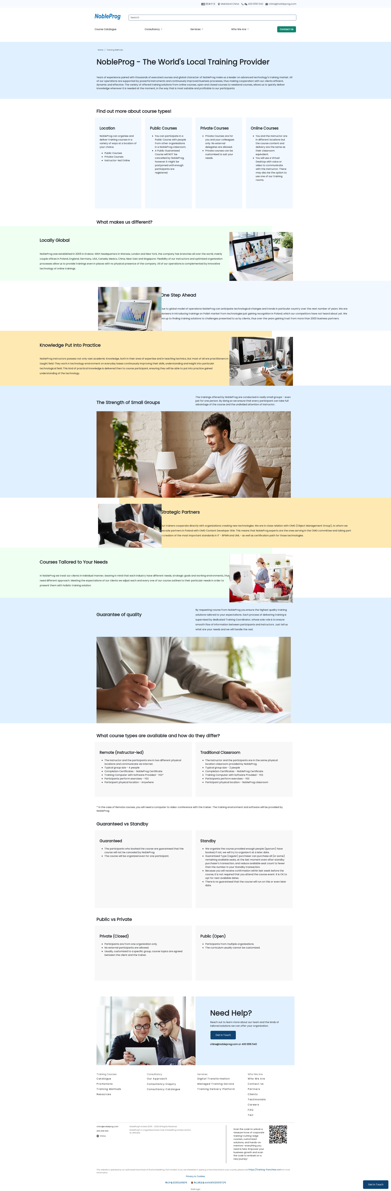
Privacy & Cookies (195, 1176)
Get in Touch (375, 1184)
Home (100, 50)
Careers (253, 1104)
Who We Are (239, 29)
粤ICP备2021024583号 (176, 1182)
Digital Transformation (213, 1078)
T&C (251, 1115)
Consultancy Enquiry (161, 1084)
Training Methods (115, 50)
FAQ (251, 1110)
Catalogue (104, 1078)
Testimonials (257, 1099)
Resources (104, 1094)
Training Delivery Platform (216, 1089)
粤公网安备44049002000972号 (210, 1182)
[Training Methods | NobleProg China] (110, 16)
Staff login (195, 1189)
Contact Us (286, 29)
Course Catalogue (105, 29)
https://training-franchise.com (265, 1169)
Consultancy (152, 29)
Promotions (105, 1084)
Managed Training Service (215, 1084)
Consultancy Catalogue (163, 1089)
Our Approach (157, 1078)
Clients (253, 1094)
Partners (254, 1089)
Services (195, 29)
